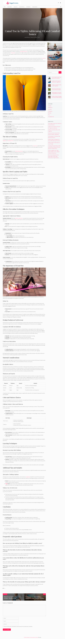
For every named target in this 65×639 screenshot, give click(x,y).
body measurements (19, 151)
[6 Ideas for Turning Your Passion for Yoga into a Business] (54, 59)
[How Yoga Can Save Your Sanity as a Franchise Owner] (54, 50)
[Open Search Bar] (60, 7)
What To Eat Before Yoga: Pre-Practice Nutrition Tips (12, 597)
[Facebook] (58, 3)
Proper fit (13, 52)
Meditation (21, 6)
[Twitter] (60, 3)
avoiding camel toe (23, 51)
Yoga (6, 483)
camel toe (44, 58)
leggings (4, 140)
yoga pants (28, 476)
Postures (10, 6)
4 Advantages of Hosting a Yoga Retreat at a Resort (56, 93)
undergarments (10, 140)
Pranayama (34, 6)
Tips (4, 6)
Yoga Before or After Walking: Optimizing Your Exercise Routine (34, 597)
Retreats (28, 6)
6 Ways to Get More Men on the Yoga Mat (56, 85)
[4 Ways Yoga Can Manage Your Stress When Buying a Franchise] (49, 97)
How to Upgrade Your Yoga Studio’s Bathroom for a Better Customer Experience (54, 152)
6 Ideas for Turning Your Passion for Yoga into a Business (56, 82)
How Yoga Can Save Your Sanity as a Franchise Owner (56, 78)
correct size (35, 145)
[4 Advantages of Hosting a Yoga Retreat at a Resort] (49, 93)
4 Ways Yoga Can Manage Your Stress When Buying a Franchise (56, 97)
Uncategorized (51, 116)
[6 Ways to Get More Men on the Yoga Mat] (54, 68)
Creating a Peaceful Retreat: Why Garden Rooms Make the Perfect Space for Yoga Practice (54, 147)
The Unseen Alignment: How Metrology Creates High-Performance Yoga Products (53, 156)
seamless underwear (19, 218)
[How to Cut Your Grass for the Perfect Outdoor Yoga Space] (49, 89)
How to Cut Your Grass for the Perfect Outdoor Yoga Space (56, 89)
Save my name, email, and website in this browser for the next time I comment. (18, 626)
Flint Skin (39, 637)
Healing (15, 6)
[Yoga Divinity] (12, 2)
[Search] (60, 72)
